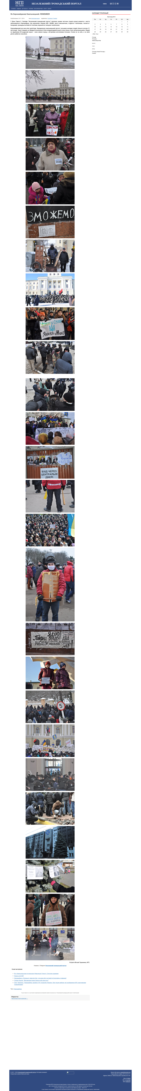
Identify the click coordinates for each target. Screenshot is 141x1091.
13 (111, 26)
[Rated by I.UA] (70, 1073)
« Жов (93, 34)
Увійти (105, 3)
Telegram (128, 1081)
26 (105, 31)
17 (95, 29)
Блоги (49, 8)
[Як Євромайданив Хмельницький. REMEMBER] (50, 52)
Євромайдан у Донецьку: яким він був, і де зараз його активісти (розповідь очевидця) (40, 978)
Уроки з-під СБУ (19, 976)
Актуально (25, 8)
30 (127, 31)
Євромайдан (18, 989)
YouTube (128, 1080)
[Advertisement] (50, 1020)
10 (95, 26)
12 (105, 26)
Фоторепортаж (38, 8)
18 (100, 29)
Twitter (128, 1078)
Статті (45, 8)
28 (116, 31)
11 (100, 26)
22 (122, 29)
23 (127, 29)
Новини (19, 8)
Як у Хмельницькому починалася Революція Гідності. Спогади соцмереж (36, 973)
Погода (94, 37)
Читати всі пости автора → (19, 998)
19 (105, 29)
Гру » (97, 34)
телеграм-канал (35, 18)
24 (95, 31)
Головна (13, 8)
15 (122, 26)
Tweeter (55, 18)
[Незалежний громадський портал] (19, 3)
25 (100, 31)
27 (111, 31)
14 (116, 26)
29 (122, 31)
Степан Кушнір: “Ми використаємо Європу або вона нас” (31, 980)
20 (111, 29)
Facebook (50, 18)
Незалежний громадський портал (27, 1072)
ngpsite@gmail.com (125, 1072)
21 (116, 29)
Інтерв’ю (31, 8)
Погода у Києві (96, 51)
